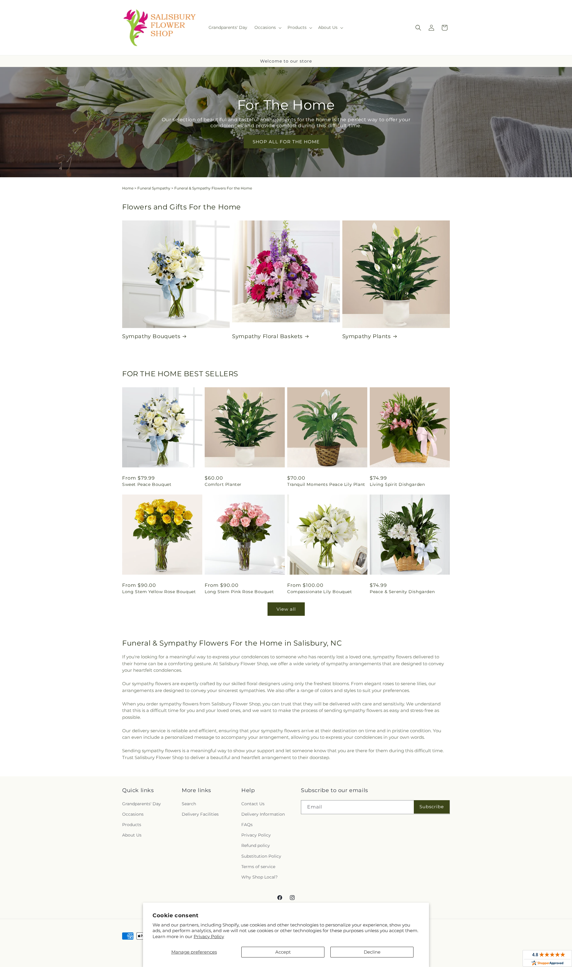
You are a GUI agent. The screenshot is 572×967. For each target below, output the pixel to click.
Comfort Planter (223, 484)
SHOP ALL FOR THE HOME (286, 141)
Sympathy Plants (366, 336)
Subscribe (431, 806)
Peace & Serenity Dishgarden (402, 591)
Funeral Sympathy (153, 188)
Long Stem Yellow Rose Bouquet (159, 591)
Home (127, 188)
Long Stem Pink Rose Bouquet (239, 591)
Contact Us (253, 803)
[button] (267, 27)
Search (189, 803)
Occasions (133, 814)
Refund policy (255, 845)
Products (131, 824)
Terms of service (258, 866)
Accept (283, 952)
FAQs (247, 824)
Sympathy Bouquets (151, 336)
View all (286, 609)
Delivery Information (263, 814)
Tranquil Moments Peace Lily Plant (326, 484)
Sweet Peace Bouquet (146, 484)
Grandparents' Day (141, 803)
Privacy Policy (209, 936)
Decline (372, 952)
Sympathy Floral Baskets (267, 336)
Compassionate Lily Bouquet (319, 591)
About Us (132, 835)
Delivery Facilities (200, 814)
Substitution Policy (261, 856)
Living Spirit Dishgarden (397, 484)
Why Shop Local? (259, 877)
